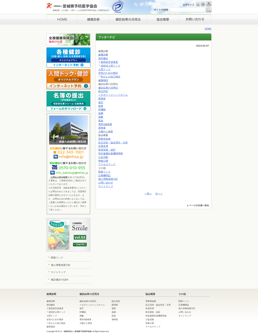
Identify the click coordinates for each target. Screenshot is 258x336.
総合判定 (103, 91)
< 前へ (148, 193)
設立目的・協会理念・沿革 (113, 142)
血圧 (100, 102)
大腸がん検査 (105, 131)
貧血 (100, 120)
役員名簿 (103, 146)
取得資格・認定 (106, 149)
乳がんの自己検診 (110, 76)
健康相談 (103, 80)
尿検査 (102, 127)
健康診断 (93, 19)
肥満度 (102, 98)
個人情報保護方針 (108, 179)
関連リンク (104, 171)
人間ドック (104, 69)
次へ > (158, 193)
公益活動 (103, 157)
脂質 (100, 106)
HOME (62, 19)
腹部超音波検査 (109, 62)
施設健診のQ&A (59, 279)
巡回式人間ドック (110, 65)
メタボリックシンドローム (113, 95)
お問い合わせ (194, 19)
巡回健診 (103, 58)
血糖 (100, 113)
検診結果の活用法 (128, 19)
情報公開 (103, 160)
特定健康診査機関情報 (110, 153)
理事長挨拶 (162, 19)
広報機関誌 (104, 175)
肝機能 (102, 109)
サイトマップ (105, 186)
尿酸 (100, 117)
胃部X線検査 (105, 124)
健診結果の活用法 (108, 87)
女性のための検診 (108, 73)
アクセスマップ (106, 164)
